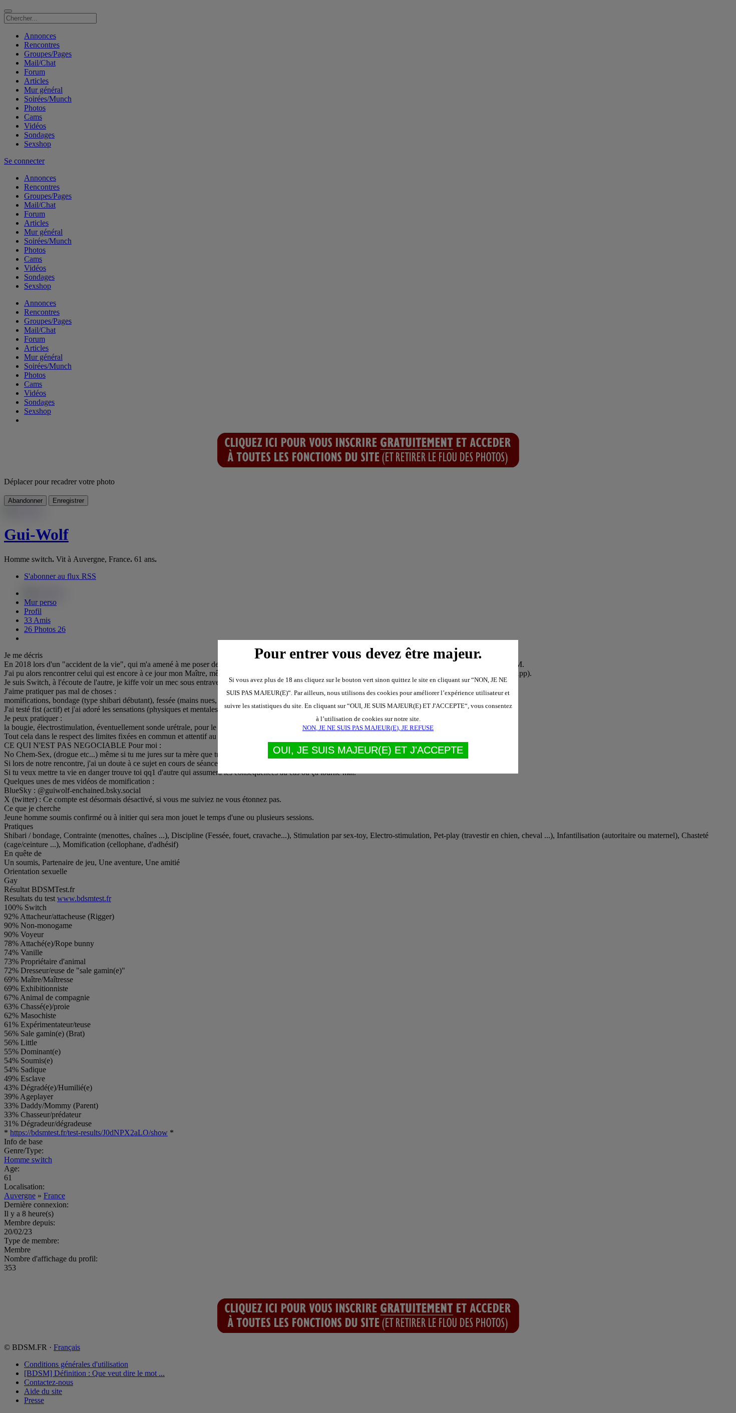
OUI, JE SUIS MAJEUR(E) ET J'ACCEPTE (368, 750)
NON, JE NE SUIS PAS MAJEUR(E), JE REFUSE (368, 728)
